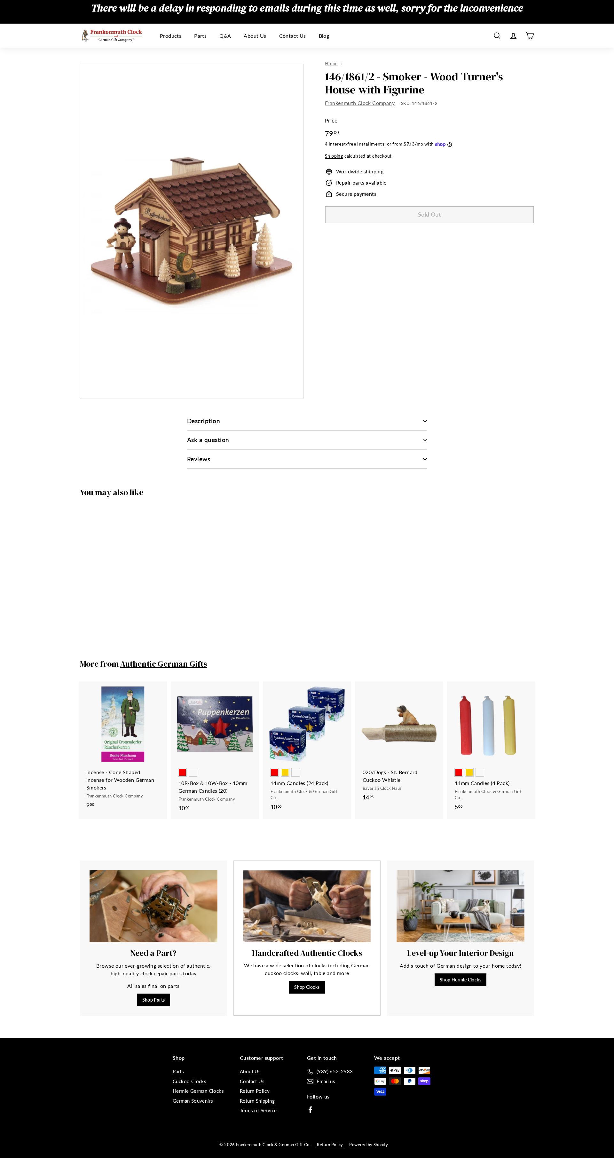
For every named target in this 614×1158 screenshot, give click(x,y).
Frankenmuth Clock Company (360, 103)
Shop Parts (153, 1000)
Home (331, 63)
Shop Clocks (306, 987)
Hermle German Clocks (198, 1091)
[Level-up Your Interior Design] (460, 906)
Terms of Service (258, 1110)
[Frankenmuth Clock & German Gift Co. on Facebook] (310, 1109)
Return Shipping (257, 1101)
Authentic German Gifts (163, 663)
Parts (200, 36)
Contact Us (292, 36)
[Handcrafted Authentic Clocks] (307, 906)
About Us (255, 36)
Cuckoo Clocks (189, 1081)
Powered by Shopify (368, 1144)
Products (170, 36)
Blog (324, 36)
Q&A (225, 36)
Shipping (334, 156)
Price (331, 120)
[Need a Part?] (153, 906)
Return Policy (255, 1091)
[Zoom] (191, 231)
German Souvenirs (193, 1101)
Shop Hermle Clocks (460, 979)
